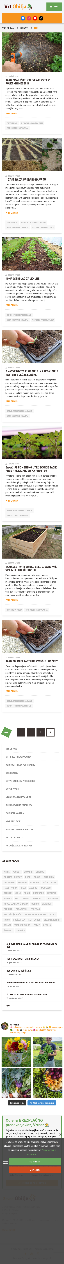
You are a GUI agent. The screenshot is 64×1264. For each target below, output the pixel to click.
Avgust (17, 872)
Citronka (49, 877)
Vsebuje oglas (22, 925)
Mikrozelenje (13, 821)
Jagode (33, 888)
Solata (7, 925)
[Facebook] (23, 18)
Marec (26, 898)
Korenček (38, 893)
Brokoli (40, 872)
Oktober (46, 904)
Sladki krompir (52, 919)
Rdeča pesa (19, 919)
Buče (27, 877)
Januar (8, 893)
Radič (7, 919)
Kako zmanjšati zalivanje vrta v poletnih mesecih (27, 81)
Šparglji (8, 930)
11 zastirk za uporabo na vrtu (25, 179)
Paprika (8, 909)
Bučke (37, 877)
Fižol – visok (10, 888)
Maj (17, 898)
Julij (18, 893)
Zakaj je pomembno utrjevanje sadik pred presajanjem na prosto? (31, 469)
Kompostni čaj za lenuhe (22, 278)
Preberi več (16, 113)
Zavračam (35, 1169)
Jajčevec (46, 888)
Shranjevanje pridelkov (19, 805)
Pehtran (35, 909)
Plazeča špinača (12, 914)
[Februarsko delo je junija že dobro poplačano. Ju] (47, 1083)
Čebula (47, 925)
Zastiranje (12, 123)
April (6, 872)
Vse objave (11, 748)
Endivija (22, 882)
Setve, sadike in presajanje (19, 411)
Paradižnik (21, 909)
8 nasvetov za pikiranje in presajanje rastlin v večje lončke (31, 373)
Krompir (51, 893)
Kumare (8, 898)
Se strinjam (34, 1161)
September (34, 919)
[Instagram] (29, 18)
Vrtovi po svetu (14, 837)
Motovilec (38, 898)
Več (8, 1006)
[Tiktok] (41, 18)
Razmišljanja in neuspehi (19, 845)
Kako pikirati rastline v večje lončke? (31, 661)
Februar (34, 882)
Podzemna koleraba (35, 914)
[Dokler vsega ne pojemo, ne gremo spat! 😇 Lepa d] (16, 1083)
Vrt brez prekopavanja (17, 128)
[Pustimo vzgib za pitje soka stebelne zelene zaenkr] (47, 1052)
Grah (23, 888)
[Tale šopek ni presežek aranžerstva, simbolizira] (16, 1052)
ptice (53, 914)
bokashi (28, 872)
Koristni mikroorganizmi (19, 829)
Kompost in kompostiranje (33, 222)
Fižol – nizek (49, 882)
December (9, 882)
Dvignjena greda (14, 610)
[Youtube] (35, 18)
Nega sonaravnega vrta (32, 123)
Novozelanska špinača (16, 904)
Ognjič (35, 904)
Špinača (20, 930)
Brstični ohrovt (13, 877)
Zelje (37, 925)
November (53, 898)
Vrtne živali (12, 789)
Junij (27, 893)
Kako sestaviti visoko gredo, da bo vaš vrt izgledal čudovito (31, 568)
